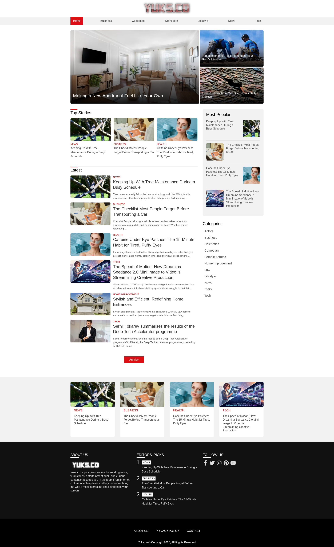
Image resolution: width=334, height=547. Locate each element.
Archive (134, 359)
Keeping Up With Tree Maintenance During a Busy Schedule (87, 152)
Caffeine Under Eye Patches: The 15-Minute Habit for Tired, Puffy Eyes (175, 152)
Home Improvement (218, 263)
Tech (258, 20)
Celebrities (138, 20)
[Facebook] (205, 463)
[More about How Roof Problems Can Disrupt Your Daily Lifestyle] (232, 86)
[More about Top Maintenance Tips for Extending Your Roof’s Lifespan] (232, 48)
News (231, 20)
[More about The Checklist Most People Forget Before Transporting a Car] (134, 130)
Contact (193, 530)
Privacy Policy (167, 530)
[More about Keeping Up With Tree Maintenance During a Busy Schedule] (90, 130)
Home (77, 20)
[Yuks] (167, 8)
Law (207, 270)
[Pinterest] (226, 463)
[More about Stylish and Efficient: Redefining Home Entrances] (90, 304)
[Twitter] (212, 463)
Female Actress (215, 257)
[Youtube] (233, 463)
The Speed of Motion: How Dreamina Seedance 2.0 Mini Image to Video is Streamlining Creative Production (147, 272)
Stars (208, 289)
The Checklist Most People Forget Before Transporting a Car (242, 148)
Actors (208, 231)
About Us (141, 530)
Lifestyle (203, 20)
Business (106, 20)
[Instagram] (219, 463)
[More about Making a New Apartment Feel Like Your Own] (134, 67)
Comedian (171, 20)
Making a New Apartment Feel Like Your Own (118, 95)
